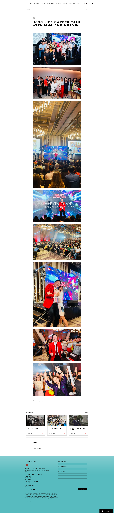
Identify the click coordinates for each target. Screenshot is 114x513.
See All (86, 412)
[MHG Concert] (35, 420)
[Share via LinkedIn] (39, 401)
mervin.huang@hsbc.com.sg (34, 487)
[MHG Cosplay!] (57, 420)
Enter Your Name (62, 461)
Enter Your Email (62, 466)
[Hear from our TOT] (78, 420)
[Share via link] (43, 401)
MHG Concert (34, 428)
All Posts (28, 9)
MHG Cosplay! (56, 428)
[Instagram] (89, 3)
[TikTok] (87, 3)
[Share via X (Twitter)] (36, 401)
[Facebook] (84, 3)
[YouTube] (92, 3)
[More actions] (80, 18)
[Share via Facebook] (33, 401)
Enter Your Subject (62, 471)
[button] (86, 9)
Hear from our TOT (77, 429)
